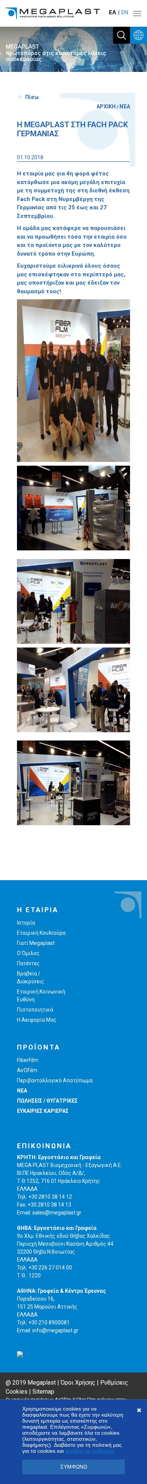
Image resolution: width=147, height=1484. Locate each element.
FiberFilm (27, 1060)
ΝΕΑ (22, 1091)
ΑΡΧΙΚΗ (106, 107)
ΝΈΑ (124, 107)
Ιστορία (26, 923)
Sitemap (43, 1391)
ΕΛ (112, 12)
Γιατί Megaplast (36, 943)
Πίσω (32, 97)
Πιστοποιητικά (35, 1010)
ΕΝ (124, 12)
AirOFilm (27, 1070)
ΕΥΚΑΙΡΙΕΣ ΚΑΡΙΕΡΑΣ (43, 1111)
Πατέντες (28, 963)
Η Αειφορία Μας (37, 1020)
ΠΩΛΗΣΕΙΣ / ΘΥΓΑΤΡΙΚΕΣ (47, 1101)
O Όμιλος (28, 953)
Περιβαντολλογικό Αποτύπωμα (55, 1080)
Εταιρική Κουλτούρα (41, 933)
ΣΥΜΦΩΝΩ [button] (73, 1467)
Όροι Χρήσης (78, 1382)
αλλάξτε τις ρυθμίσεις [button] (90, 1451)
